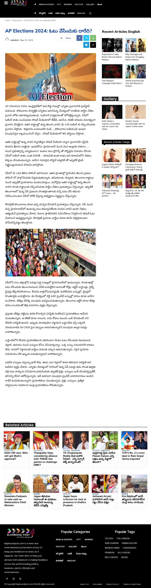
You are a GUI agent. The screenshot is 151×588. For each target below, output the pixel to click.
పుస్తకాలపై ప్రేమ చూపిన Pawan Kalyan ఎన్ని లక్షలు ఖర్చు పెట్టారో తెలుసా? (103, 457)
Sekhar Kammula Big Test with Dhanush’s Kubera (134, 83)
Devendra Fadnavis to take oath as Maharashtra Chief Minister (15, 501)
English (126, 450)
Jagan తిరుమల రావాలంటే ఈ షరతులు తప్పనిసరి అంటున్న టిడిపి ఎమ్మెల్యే (45, 501)
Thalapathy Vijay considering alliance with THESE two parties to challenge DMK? (45, 458)
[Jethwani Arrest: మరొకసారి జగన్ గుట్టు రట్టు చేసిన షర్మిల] (105, 484)
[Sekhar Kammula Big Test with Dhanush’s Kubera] (135, 71)
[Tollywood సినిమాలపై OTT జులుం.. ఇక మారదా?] (112, 181)
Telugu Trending (71, 450)
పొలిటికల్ (37, 494)
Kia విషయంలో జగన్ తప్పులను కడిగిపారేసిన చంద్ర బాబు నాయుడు (133, 499)
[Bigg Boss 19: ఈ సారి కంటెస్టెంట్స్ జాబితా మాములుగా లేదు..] (135, 181)
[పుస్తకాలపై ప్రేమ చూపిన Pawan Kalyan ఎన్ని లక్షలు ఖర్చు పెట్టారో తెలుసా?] (105, 440)
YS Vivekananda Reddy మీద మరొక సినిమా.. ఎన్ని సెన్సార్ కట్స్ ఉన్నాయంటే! (73, 457)
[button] (90, 13)
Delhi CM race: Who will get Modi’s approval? (16, 455)
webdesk (14, 40)
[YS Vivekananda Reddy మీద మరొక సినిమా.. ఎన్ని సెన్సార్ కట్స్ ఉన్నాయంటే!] (75, 440)
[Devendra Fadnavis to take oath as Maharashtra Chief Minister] (17, 484)
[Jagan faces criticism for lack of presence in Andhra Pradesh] (75, 484)
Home (7, 20)
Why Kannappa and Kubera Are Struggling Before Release (134, 57)
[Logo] (18, 3)
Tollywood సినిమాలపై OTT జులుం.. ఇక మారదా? (110, 193)
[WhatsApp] (93, 38)
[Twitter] (86, 38)
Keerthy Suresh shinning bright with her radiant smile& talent (135, 124)
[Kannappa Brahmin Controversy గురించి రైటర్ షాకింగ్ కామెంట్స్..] (135, 155)
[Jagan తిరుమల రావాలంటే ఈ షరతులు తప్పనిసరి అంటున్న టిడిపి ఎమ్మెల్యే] (46, 484)
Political (9, 450)
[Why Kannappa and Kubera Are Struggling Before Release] (135, 45)
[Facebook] (79, 38)
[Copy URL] (93, 45)
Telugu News (17, 20)
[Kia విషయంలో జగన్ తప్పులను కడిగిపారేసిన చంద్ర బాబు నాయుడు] (134, 484)
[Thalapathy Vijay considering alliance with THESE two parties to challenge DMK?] (46, 440)
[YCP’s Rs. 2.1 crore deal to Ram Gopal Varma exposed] (134, 440)
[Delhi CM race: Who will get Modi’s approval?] (17, 440)
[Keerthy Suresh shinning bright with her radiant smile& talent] (135, 112)
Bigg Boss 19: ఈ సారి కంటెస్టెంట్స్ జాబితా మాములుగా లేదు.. (134, 193)
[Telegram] (86, 45)
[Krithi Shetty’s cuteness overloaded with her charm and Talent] (112, 112)
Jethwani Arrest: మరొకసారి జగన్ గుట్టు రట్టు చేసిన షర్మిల (103, 499)
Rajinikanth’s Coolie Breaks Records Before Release (112, 57)
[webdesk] (7, 40)
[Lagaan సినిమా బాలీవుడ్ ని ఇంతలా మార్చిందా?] (112, 155)
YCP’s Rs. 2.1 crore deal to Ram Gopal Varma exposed (133, 455)
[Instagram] (13, 579)
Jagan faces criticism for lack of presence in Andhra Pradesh (74, 501)
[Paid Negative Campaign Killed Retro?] (112, 71)
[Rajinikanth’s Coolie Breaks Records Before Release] (112, 45)
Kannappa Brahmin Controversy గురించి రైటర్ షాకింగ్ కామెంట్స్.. (134, 167)
